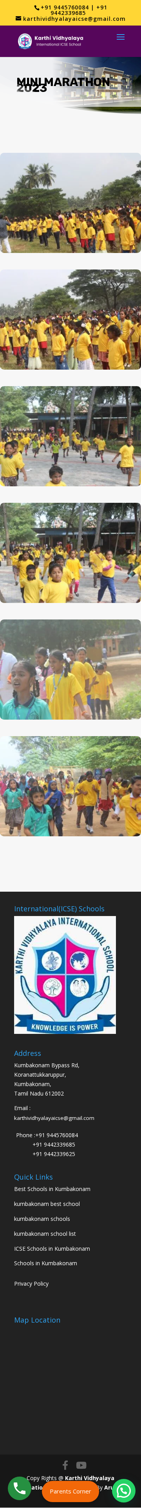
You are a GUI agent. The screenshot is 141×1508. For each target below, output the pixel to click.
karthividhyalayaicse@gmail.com (54, 1117)
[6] (70, 834)
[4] (70, 367)
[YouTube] (81, 1465)
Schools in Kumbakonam (45, 1263)
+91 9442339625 (54, 1154)
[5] (70, 251)
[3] (70, 484)
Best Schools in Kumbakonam (52, 1189)
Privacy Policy (31, 1283)
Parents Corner (70, 1491)
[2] (70, 717)
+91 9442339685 (54, 1144)
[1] (70, 601)
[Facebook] (65, 1465)
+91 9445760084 (56, 1135)
